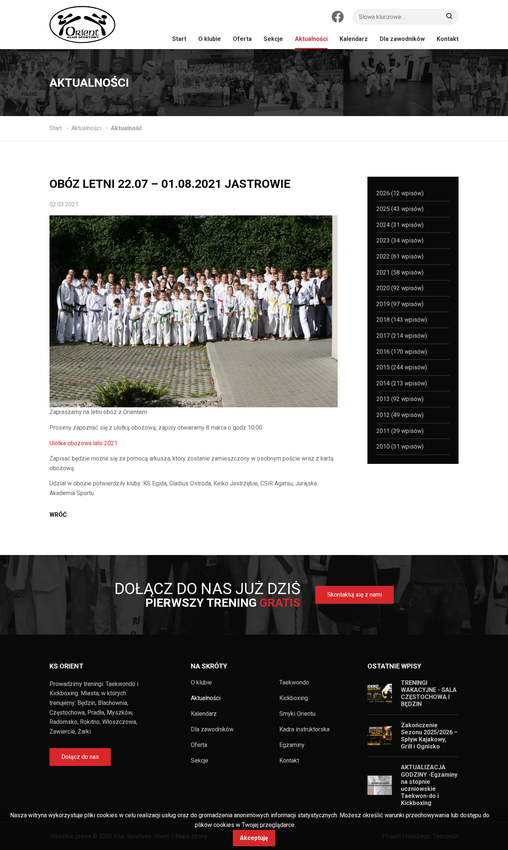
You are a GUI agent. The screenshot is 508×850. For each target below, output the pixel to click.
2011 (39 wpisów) (400, 430)
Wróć (58, 514)
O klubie (201, 682)
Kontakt (289, 760)
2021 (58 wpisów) (400, 272)
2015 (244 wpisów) (401, 367)
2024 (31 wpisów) (400, 224)
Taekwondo (294, 682)
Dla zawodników (212, 729)
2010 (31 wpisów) (400, 446)
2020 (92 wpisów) (400, 288)
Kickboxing (293, 698)
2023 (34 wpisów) (400, 240)
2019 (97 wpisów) (400, 304)
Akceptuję (254, 837)
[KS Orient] (82, 24)
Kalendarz (204, 714)
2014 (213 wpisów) (401, 383)
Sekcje (199, 760)
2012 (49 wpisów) (400, 414)
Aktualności (206, 698)
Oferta (199, 745)
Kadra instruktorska (304, 729)
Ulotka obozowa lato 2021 (83, 443)
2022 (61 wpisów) (400, 256)
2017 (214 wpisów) (401, 335)
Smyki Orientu (297, 714)
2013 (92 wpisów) (400, 398)
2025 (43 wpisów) (400, 208)
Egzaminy (292, 745)
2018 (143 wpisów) (401, 319)
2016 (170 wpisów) (401, 351)
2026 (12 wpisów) (400, 193)
